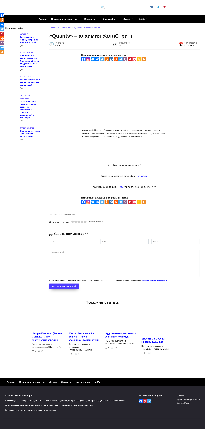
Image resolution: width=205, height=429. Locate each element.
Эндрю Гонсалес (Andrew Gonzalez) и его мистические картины (47, 336)
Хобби (142, 19)
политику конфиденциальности (154, 280)
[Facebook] (83, 59)
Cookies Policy (183, 403)
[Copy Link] (139, 59)
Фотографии (83, 382)
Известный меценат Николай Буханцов (153, 340)
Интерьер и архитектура (64, 19)
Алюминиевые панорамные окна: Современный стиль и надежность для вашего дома (29, 61)
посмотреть (70, 215)
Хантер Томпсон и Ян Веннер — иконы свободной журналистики (83, 336)
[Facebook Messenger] (93, 59)
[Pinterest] (130, 59)
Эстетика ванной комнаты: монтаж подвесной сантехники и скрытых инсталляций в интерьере (28, 109)
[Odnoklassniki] (107, 59)
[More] (144, 59)
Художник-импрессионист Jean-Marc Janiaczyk (120, 335)
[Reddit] (116, 59)
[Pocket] (134, 59)
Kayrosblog (142, 176)
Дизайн (127, 19)
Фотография (109, 19)
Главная (42, 19)
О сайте (180, 396)
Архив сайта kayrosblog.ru (188, 399)
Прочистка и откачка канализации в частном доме (30, 133)
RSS (121, 187)
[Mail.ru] (111, 59)
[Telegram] (120, 59)
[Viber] (125, 59)
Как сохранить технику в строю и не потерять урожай (30, 39)
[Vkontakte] (97, 59)
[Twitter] (102, 59)
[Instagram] (88, 59)
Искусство (89, 19)
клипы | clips (56, 215)
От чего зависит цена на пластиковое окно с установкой (30, 82)
